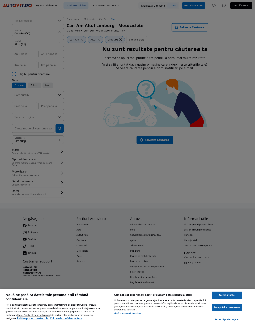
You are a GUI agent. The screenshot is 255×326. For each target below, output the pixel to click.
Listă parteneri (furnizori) (128, 313)
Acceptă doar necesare (227, 307)
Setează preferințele (227, 319)
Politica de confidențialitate (66, 318)
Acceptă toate (227, 295)
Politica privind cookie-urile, (33, 318)
